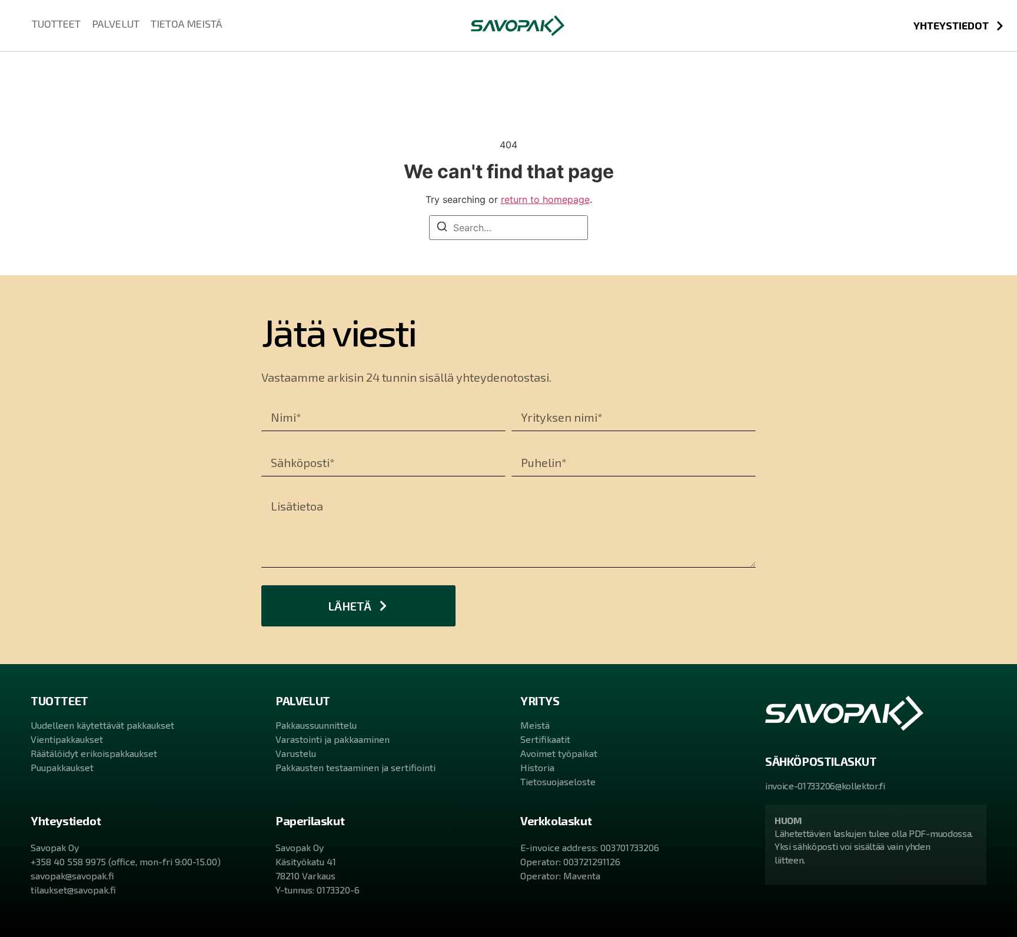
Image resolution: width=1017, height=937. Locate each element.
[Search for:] (508, 227)
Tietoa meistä (186, 23)
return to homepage (545, 199)
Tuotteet (56, 23)
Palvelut (115, 23)
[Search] (442, 228)
